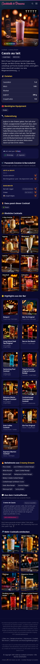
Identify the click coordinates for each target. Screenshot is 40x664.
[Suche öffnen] (32, 3)
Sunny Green (20, 489)
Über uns (6, 638)
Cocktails (4, 50)
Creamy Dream (13, 50)
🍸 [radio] (26, 11)
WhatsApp (10, 155)
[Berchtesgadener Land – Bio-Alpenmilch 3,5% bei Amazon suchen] (35, 178)
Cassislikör (7, 82)
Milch (5, 86)
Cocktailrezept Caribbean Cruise (13, 482)
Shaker (5, 110)
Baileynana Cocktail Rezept (23, 474)
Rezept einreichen (16, 638)
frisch (6, 207)
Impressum (27, 638)
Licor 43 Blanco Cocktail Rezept (24, 467)
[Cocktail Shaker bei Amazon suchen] (35, 192)
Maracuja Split (7, 489)
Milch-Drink (16, 57)
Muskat (6, 90)
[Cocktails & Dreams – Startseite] (13, 3)
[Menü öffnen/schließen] (36, 3)
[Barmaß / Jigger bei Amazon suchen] (35, 188)
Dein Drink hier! (10, 44)
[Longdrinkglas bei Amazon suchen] (35, 195)
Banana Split (7, 474)
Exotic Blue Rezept (9, 485)
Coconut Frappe (23, 485)
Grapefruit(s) (8, 99)
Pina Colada (6, 467)
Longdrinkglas (6, 57)
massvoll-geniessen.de (21, 634)
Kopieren (22, 155)
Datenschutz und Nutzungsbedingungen (23, 640)
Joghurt (6, 95)
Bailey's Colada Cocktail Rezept (13, 478)
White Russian (7, 470)
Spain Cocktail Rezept (22, 470)
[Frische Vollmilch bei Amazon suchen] (35, 175)
